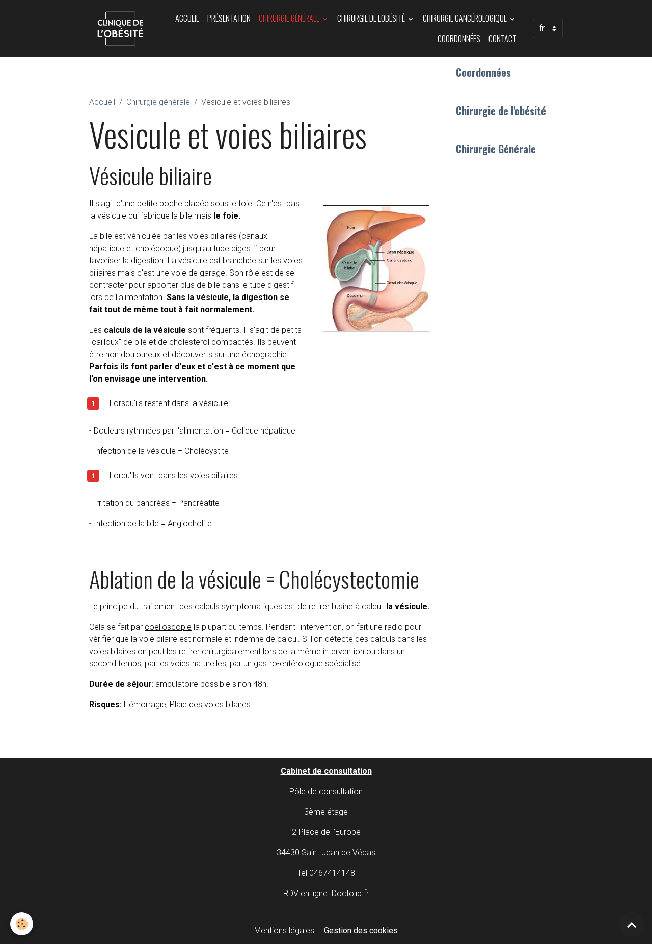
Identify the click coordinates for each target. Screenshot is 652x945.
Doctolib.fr (350, 893)
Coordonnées (459, 39)
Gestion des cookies (361, 930)
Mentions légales (284, 930)
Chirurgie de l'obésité (371, 18)
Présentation (229, 18)
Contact (502, 39)
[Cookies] (21, 923)
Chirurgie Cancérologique (465, 18)
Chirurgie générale (290, 18)
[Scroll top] (631, 924)
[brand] (120, 28)
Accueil (187, 18)
